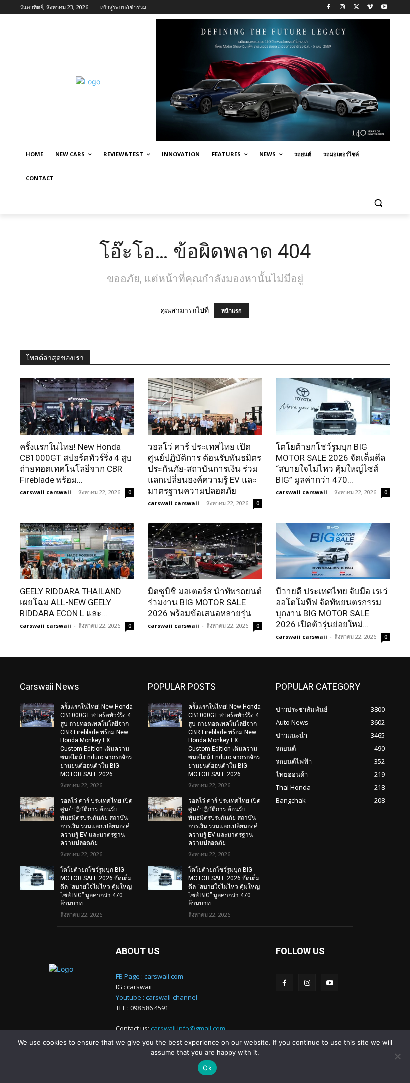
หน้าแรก (232, 310)
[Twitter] (356, 7)
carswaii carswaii (46, 492)
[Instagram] (342, 7)
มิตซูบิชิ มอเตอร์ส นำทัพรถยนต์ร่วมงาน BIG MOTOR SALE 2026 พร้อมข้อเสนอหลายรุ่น (205, 602)
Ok (207, 1068)
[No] (397, 1056)
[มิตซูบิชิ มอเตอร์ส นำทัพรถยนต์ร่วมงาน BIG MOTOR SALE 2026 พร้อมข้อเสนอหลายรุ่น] (205, 551)
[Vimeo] (370, 7)
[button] (378, 202)
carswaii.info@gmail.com (188, 1028)
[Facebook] (328, 7)
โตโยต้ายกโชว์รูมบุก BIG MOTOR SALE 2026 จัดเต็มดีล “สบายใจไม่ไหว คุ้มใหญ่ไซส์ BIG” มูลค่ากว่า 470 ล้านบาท (96, 886)
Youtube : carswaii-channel (157, 997)
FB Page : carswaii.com (150, 976)
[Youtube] (384, 7)
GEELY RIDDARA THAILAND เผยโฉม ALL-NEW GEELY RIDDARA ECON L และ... (71, 602)
